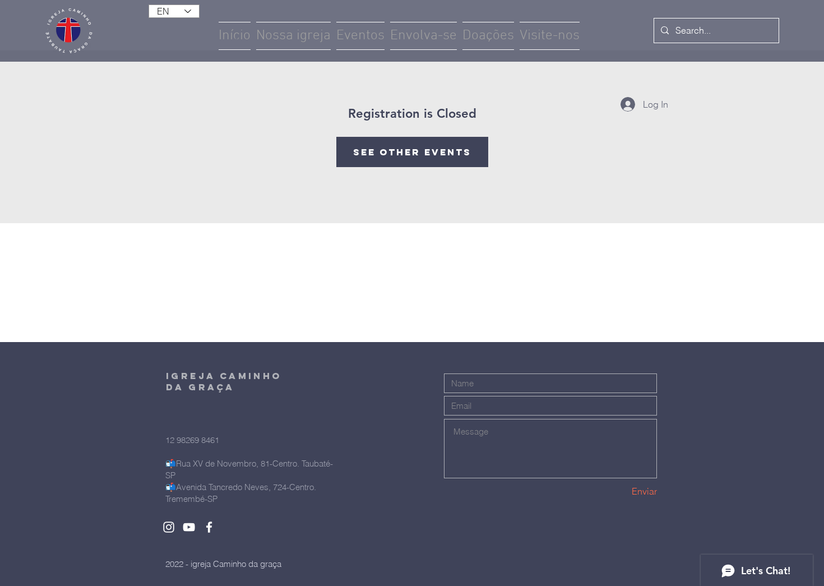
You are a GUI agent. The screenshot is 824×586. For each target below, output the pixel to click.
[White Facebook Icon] (209, 527)
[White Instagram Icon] (168, 527)
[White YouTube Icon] (189, 527)
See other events (412, 152)
